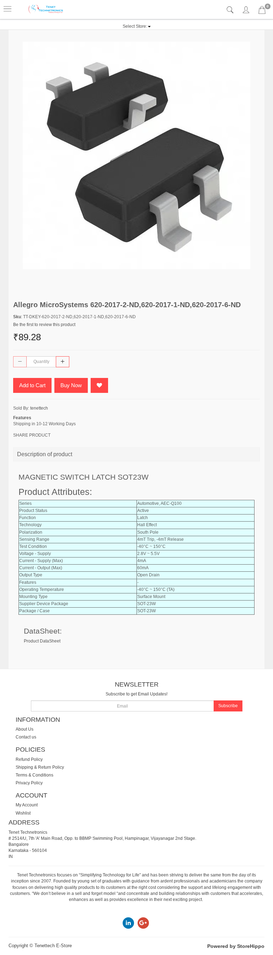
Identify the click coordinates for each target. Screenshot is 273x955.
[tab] (230, 10)
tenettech (39, 408)
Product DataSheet (42, 641)
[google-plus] (143, 922)
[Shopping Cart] (262, 11)
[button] (137, 26)
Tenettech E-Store (53, 945)
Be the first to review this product (44, 324)
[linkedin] (128, 922)
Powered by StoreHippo (235, 946)
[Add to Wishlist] (99, 385)
